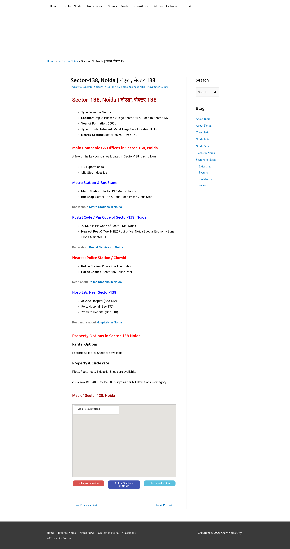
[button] (88, 483)
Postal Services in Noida (106, 247)
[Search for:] (207, 92)
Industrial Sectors (81, 87)
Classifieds (141, 6)
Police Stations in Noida (105, 282)
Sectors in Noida (118, 6)
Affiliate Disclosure (166, 6)
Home (53, 6)
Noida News (94, 6)
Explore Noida (72, 6)
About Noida (203, 125)
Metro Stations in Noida (105, 207)
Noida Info (202, 139)
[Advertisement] (145, 35)
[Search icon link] (190, 6)
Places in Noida (205, 153)
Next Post (164, 505)
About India (203, 119)
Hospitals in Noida (109, 322)
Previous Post (86, 505)
